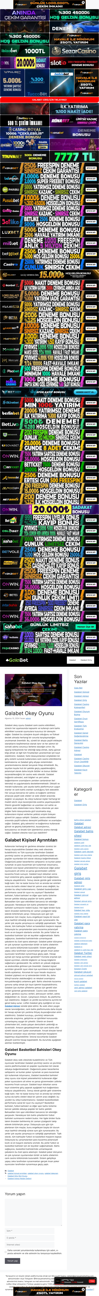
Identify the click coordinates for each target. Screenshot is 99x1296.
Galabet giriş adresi (82, 880)
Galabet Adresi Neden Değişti (19, 1178)
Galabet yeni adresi (81, 963)
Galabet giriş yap (82, 889)
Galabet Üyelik (80, 969)
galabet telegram (51, 1173)
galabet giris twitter (81, 864)
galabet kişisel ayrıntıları (17, 1173)
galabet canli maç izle (82, 846)
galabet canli (79, 843)
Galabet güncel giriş (83, 901)
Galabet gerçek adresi (82, 861)
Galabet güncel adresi (81, 896)
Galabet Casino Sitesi (82, 858)
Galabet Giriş (86, 660)
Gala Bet (78, 688)
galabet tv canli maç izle (83, 950)
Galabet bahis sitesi (83, 833)
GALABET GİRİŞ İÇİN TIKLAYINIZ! (49, 100)
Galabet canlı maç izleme (83, 855)
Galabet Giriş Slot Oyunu (17, 1176)
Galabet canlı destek (83, 851)
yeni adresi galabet (83, 987)
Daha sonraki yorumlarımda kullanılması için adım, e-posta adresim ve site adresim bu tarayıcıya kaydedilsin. (34, 1252)
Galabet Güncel (81, 692)
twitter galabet (79, 985)
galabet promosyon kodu (83, 940)
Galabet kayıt (79, 907)
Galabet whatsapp (80, 960)
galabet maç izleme (81, 914)
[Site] (49, 168)
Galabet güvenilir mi (81, 904)
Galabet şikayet (82, 972)
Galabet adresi (82, 827)
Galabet (72, 660)
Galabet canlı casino (81, 849)
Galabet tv (78, 947)
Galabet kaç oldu (82, 910)
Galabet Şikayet (82, 766)
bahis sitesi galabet (82, 820)
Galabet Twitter (83, 953)
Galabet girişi (79, 886)
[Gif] (49, 275)
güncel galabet (78, 978)
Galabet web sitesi (83, 956)
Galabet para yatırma (82, 925)
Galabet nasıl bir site (82, 918)
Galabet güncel (79, 892)
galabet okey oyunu (36, 1173)
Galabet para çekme (81, 932)
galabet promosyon (80, 937)
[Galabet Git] (17, 660)
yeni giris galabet (80, 991)
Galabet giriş (80, 871)
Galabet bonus (81, 839)
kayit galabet (80, 981)
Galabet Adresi (81, 696)
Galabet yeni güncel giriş (83, 966)
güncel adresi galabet (83, 975)
